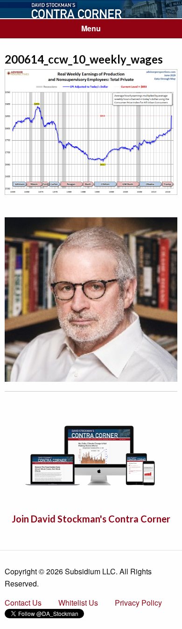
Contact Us (23, 602)
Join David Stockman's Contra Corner (91, 518)
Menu (91, 28)
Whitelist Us (78, 602)
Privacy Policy (138, 602)
